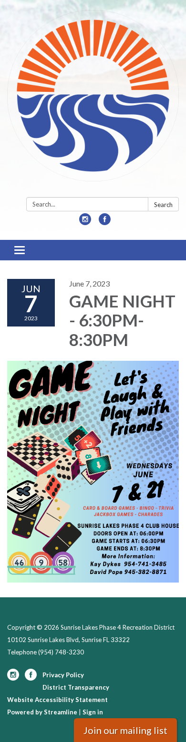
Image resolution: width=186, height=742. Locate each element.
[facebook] (105, 222)
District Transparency (75, 687)
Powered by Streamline (42, 712)
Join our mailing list (125, 730)
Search (163, 204)
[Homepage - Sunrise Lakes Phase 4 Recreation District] (93, 100)
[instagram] (85, 222)
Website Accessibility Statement (57, 699)
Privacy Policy (63, 675)
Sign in (93, 712)
